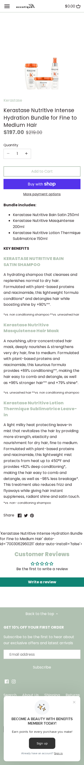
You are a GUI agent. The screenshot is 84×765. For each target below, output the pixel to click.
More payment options (42, 194)
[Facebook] (7, 681)
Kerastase (13, 100)
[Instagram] (14, 681)
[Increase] (26, 153)
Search (10, 695)
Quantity (11, 145)
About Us (30, 695)
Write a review (42, 582)
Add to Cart (42, 171)
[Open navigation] (7, 6)
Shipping (52, 695)
